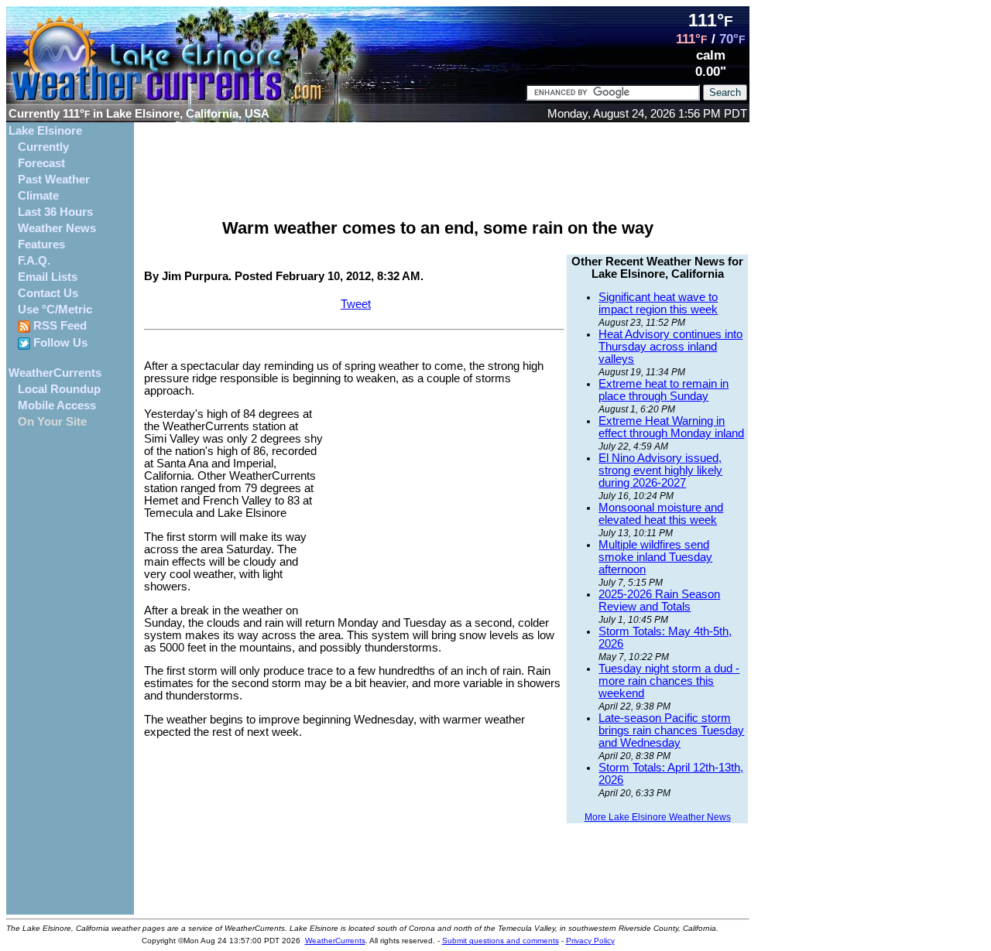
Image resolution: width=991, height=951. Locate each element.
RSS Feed (58, 326)
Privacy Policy (590, 940)
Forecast (41, 163)
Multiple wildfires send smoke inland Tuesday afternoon (655, 557)
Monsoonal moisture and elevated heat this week (660, 513)
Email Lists (47, 277)
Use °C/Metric (55, 309)
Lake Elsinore (45, 131)
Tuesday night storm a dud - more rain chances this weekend (668, 681)
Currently (43, 147)
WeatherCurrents (55, 373)
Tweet (356, 304)
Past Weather (54, 179)
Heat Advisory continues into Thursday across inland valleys (670, 346)
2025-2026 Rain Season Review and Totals (659, 600)
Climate (38, 196)
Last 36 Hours (55, 212)
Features (41, 244)
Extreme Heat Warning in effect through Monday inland (671, 427)
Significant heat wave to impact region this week (658, 303)
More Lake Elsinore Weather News (658, 817)
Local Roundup (59, 389)
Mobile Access (57, 405)
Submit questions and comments (500, 940)
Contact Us (48, 293)
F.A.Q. (34, 261)
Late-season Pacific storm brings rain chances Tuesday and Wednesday (671, 730)
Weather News (57, 228)
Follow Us (58, 343)
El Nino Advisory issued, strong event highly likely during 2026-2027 (660, 470)
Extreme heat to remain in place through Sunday (663, 390)
